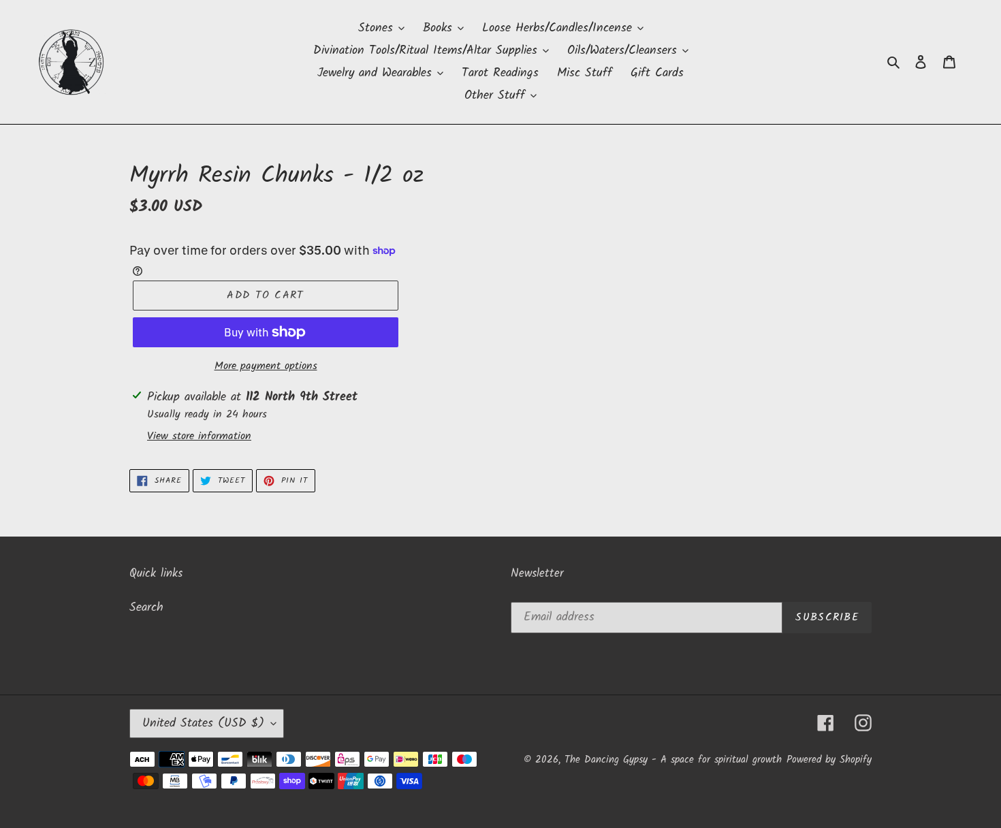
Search (146, 608)
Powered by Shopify (829, 760)
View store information (199, 436)
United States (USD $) (203, 723)
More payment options (265, 366)
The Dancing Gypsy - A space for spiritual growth (673, 760)
